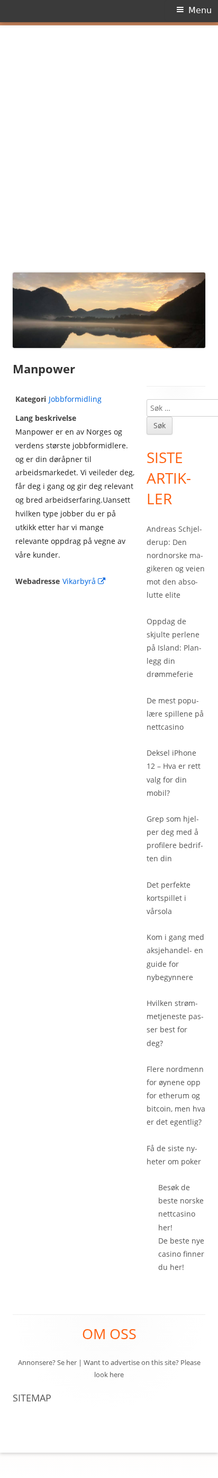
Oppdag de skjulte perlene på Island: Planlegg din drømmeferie (174, 648)
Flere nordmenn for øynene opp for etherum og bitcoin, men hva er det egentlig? (176, 1095)
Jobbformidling (75, 399)
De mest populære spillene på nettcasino (175, 713)
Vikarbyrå (84, 581)
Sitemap (32, 1397)
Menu (200, 10)
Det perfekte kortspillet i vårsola (168, 898)
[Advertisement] (109, 146)
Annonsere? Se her (47, 1362)
